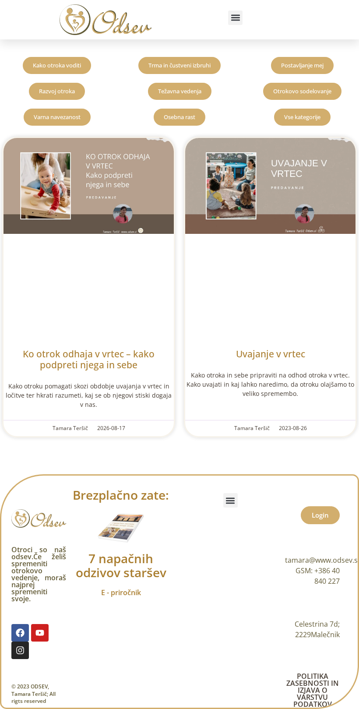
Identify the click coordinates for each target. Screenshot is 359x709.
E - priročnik (121, 592)
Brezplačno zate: (121, 495)
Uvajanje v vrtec (270, 354)
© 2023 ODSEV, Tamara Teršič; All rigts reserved (33, 694)
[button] (235, 18)
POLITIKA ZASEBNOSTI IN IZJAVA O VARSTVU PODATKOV (312, 690)
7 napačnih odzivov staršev (121, 565)
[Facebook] (20, 633)
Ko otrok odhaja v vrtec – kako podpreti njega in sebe (89, 359)
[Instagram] (20, 650)
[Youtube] (40, 633)
